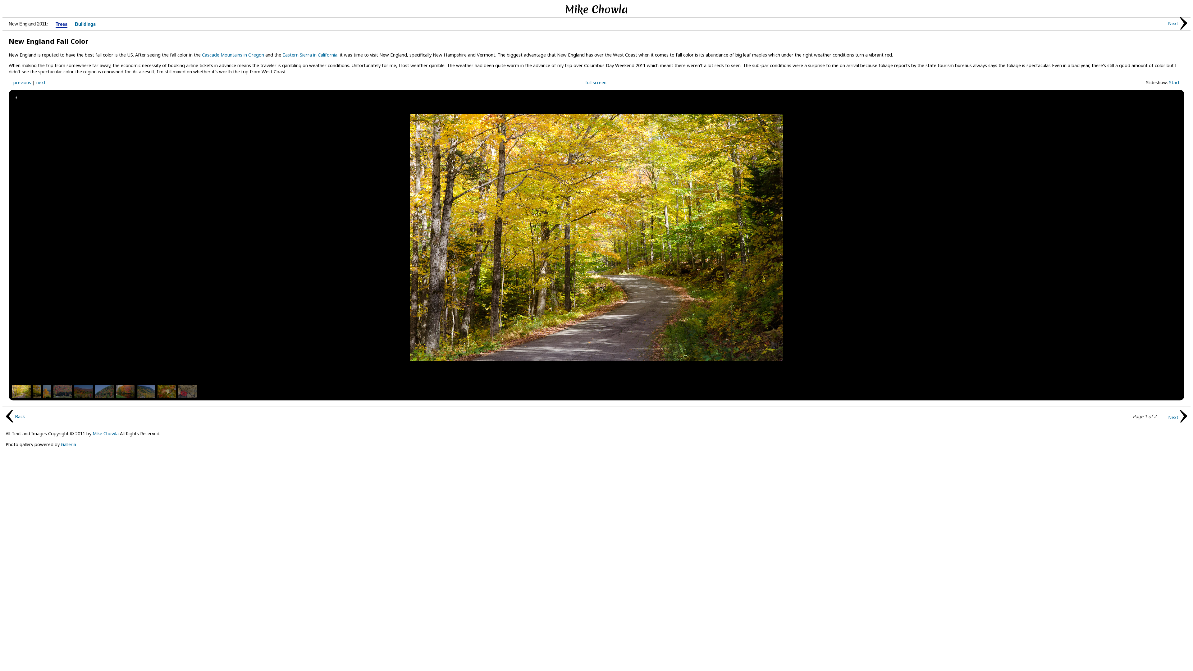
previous (22, 82)
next (41, 82)
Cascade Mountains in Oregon (233, 55)
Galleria (68, 444)
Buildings (85, 24)
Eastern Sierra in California (309, 55)
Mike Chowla (106, 433)
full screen (595, 82)
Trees (61, 24)
